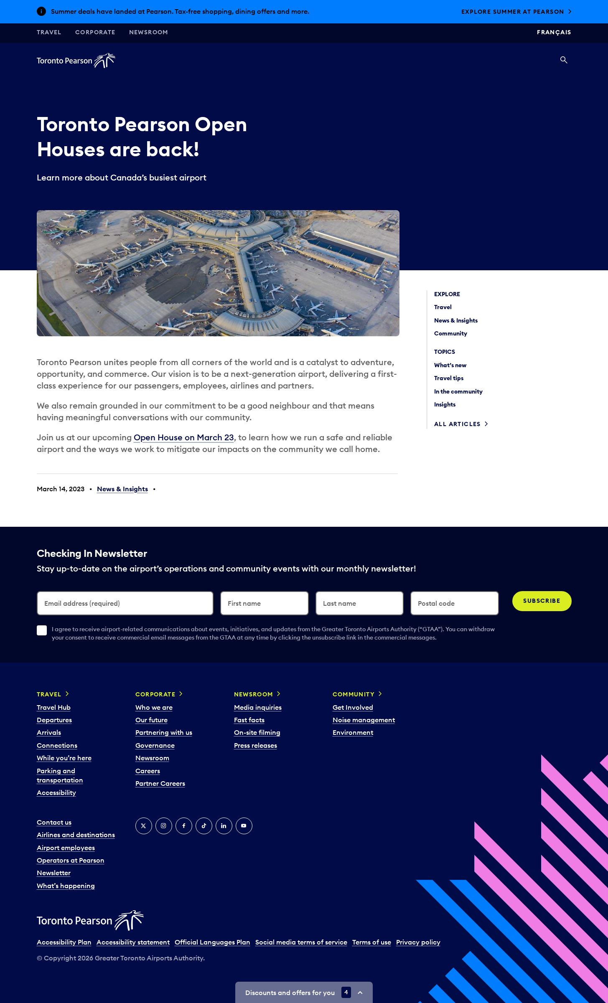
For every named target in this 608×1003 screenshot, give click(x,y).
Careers (147, 771)
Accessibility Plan (64, 942)
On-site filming (257, 732)
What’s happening (66, 885)
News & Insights (122, 489)
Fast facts (249, 720)
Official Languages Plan (212, 942)
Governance (155, 745)
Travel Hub (54, 707)
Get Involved (353, 707)
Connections (57, 745)
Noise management (364, 720)
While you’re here (64, 758)
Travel (49, 32)
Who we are (154, 707)
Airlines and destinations (76, 834)
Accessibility (56, 792)
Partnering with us (163, 732)
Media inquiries (258, 707)
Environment (353, 732)
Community (354, 694)
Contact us (54, 822)
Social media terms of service (301, 942)
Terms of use (371, 942)
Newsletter (54, 872)
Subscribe (541, 600)
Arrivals (49, 732)
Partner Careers (160, 783)
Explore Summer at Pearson (513, 11)
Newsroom (148, 32)
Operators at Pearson (70, 860)
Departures (54, 720)
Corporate (95, 32)
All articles (457, 424)
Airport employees (66, 847)
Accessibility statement (133, 942)
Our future (151, 720)
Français (554, 32)
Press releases (255, 745)
